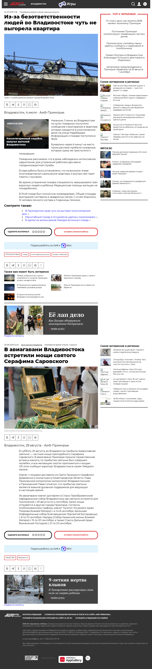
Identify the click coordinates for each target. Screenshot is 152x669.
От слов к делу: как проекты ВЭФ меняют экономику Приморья (124, 22)
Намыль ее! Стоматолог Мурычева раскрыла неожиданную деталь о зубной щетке (129, 117)
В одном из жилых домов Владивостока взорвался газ (30, 295)
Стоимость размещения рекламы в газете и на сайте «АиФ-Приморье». (78, 614)
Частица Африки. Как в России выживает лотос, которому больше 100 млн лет (129, 371)
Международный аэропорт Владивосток (23, 430)
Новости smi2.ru (14, 335)
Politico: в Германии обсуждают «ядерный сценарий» (126, 163)
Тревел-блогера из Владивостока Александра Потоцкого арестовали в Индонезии (124, 57)
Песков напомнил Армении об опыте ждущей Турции (129, 153)
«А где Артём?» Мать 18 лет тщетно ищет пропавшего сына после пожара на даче (129, 381)
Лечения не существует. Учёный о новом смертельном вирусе (128, 351)
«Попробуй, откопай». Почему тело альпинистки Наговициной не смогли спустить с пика (129, 361)
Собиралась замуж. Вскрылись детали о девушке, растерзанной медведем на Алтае (128, 107)
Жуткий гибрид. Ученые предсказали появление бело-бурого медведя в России (130, 97)
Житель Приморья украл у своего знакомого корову (79, 276)
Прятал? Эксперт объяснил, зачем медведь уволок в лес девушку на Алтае (129, 136)
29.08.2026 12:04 (11, 345)
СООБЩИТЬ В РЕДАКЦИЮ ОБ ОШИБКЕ (91, 618)
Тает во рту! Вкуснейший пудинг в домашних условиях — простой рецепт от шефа (129, 88)
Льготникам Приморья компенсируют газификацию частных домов (124, 34)
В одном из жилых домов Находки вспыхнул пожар (57, 220)
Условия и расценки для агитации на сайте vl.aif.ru (47, 618)
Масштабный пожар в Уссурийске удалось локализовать (60, 217)
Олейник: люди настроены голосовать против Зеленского (126, 192)
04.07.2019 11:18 (10, 12)
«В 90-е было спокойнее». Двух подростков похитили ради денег (128, 399)
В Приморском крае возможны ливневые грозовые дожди (31, 286)
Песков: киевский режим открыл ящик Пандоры (127, 173)
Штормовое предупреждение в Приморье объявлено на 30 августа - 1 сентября (124, 69)
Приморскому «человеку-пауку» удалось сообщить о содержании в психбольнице (124, 46)
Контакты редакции (32, 614)
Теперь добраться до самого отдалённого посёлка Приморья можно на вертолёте (32, 277)
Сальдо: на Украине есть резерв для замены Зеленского (129, 182)
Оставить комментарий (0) (76, 232)
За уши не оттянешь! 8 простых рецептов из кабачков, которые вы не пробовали (130, 127)
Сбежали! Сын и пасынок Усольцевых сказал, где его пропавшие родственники (130, 391)
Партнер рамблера (48, 658)
